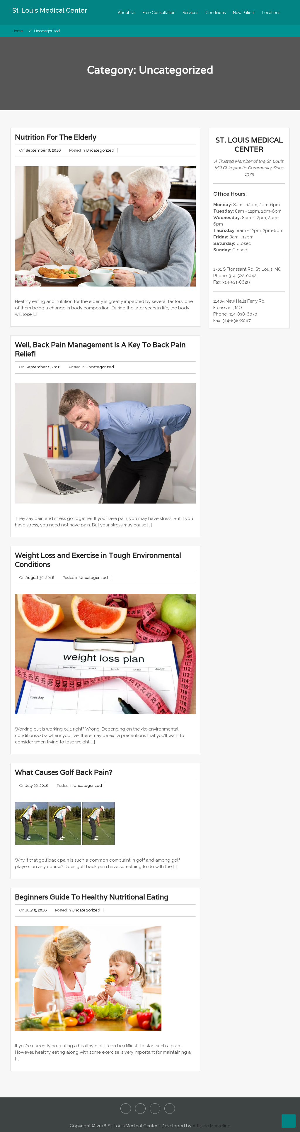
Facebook (125, 1108)
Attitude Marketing (211, 1125)
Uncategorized (100, 150)
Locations (271, 12)
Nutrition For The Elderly (55, 137)
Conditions (215, 12)
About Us (126, 12)
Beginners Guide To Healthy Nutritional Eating (91, 896)
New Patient (244, 12)
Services (190, 12)
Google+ (169, 1108)
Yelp (155, 1108)
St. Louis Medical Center (49, 10)
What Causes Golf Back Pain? (63, 772)
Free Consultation (158, 12)
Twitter (140, 1108)
